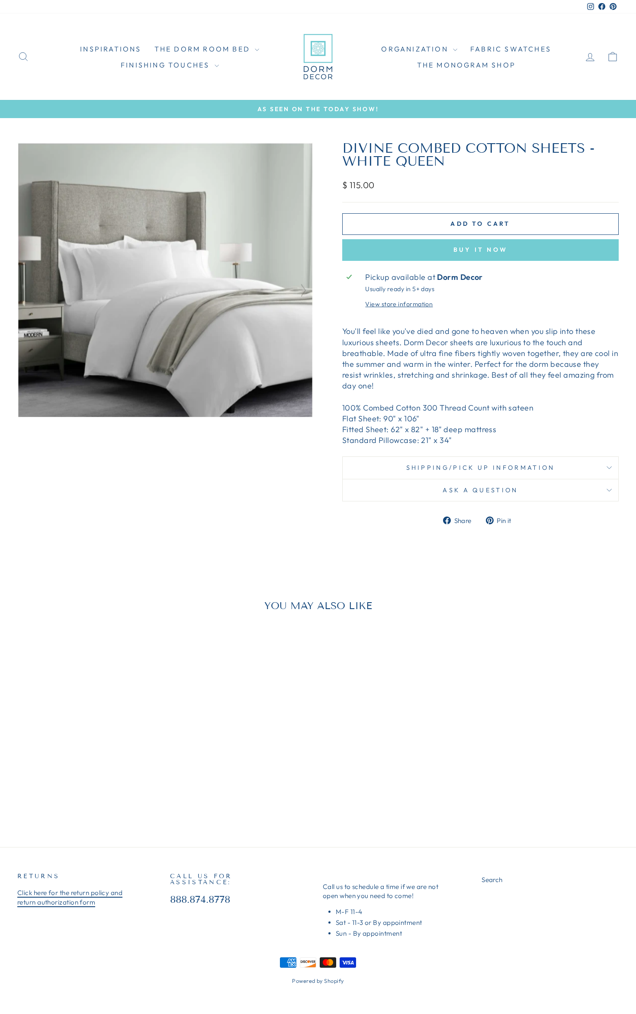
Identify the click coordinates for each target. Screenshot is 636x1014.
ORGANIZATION (416, 49)
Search (492, 880)
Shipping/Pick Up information (480, 468)
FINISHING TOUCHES (166, 65)
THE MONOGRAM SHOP (466, 65)
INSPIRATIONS (110, 49)
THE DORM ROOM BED (203, 49)
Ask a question (480, 490)
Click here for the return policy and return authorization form (69, 897)
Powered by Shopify (318, 980)
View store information (399, 304)
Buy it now (480, 250)
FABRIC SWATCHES (510, 49)
